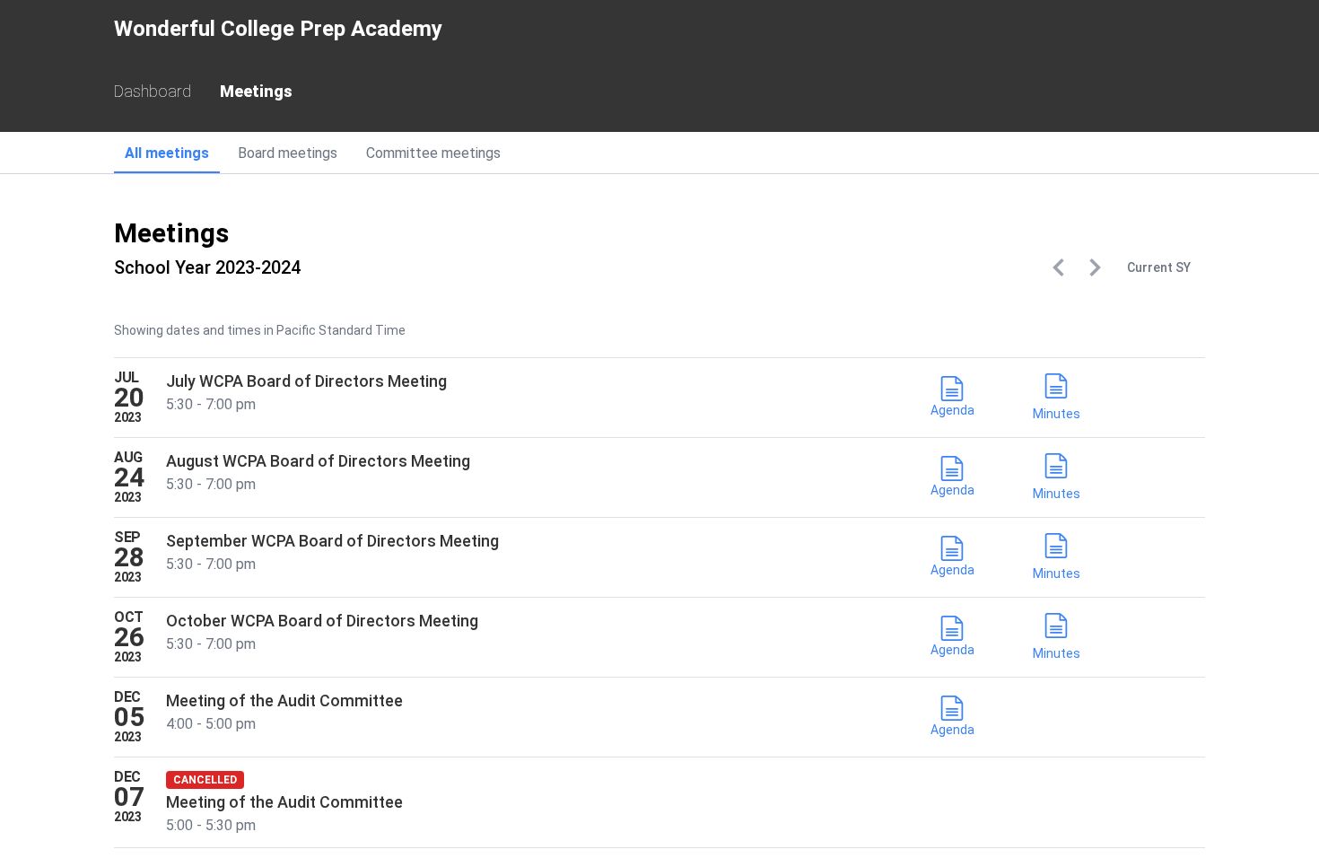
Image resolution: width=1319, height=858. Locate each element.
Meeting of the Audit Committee (284, 700)
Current (1159, 267)
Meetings (256, 91)
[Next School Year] (1095, 267)
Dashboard (152, 91)
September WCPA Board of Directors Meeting (332, 540)
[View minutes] (1056, 389)
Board (287, 153)
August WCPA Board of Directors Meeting (318, 460)
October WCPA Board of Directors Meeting (322, 620)
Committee (433, 153)
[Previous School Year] (1059, 267)
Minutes (1056, 414)
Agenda (952, 410)
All (167, 153)
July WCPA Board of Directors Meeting (306, 381)
